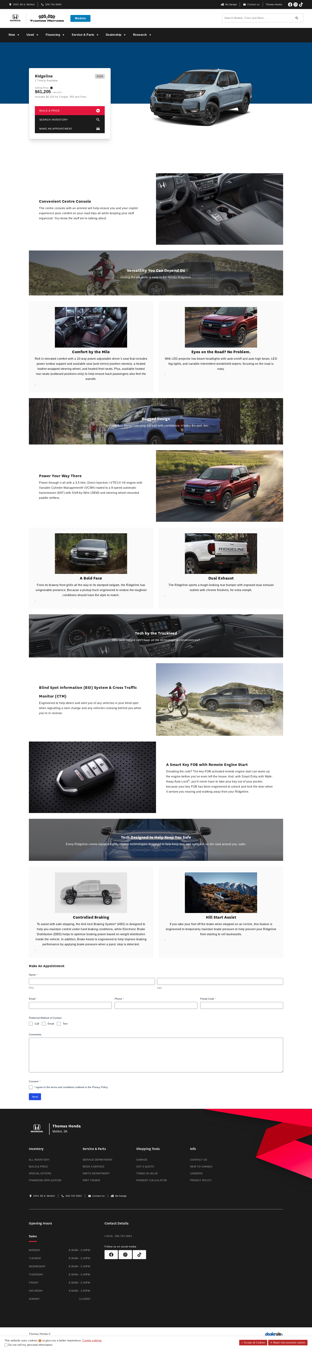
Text (65, 1023)
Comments (35, 1034)
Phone (119, 998)
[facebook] (290, 4)
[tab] (33, 1237)
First (31, 987)
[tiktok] (301, 4)
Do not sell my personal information (30, 1344)
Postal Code (208, 998)
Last (159, 987)
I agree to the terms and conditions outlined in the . (71, 1087)
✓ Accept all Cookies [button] (253, 1342)
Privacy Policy (100, 1087)
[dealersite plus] (274, 1334)
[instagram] (295, 4)
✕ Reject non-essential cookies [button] (287, 1342)
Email (33, 998)
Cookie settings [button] (92, 1340)
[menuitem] (15, 35)
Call (37, 1023)
